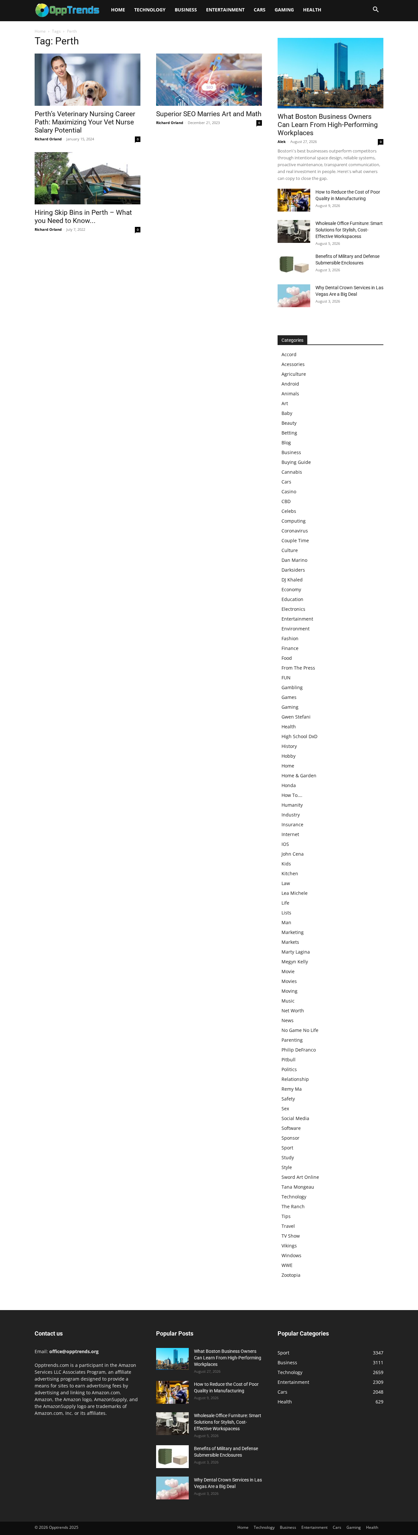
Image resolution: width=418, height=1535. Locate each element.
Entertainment (225, 10)
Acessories (293, 364)
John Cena (292, 854)
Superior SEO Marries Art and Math (209, 114)
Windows (291, 1255)
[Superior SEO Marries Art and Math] (209, 80)
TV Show (290, 1236)
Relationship (295, 1079)
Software (291, 1128)
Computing (293, 521)
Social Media (295, 1118)
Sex (285, 1108)
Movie (288, 971)
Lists (286, 913)
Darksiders (293, 570)
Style (286, 1167)
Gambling (292, 687)
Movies (289, 981)
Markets (290, 942)
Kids (286, 864)
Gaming (284, 10)
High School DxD (299, 736)
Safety (288, 1099)
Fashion (289, 638)
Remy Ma (291, 1089)
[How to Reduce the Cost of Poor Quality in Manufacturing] (294, 200)
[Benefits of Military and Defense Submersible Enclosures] (294, 264)
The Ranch (293, 1206)
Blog (286, 442)
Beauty (289, 423)
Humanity (292, 805)
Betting (289, 433)
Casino (288, 491)
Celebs (288, 511)
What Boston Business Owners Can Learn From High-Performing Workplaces (328, 125)
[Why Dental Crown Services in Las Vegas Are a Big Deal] (294, 295)
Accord (289, 354)
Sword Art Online (300, 1177)
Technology (150, 10)
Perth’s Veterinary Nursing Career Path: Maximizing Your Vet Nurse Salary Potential (85, 122)
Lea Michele (294, 893)
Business (186, 10)
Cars (259, 10)
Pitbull (288, 1059)
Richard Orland (48, 138)
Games (289, 697)
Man (286, 922)
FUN (286, 677)
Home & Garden (298, 775)
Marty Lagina (295, 952)
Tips (286, 1216)
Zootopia (290, 1275)
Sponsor (290, 1138)
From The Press (298, 668)
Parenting (292, 1040)
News (287, 1020)
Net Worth (292, 1010)
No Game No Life (299, 1030)
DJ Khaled (292, 580)
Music (288, 1001)
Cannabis (291, 472)
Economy (291, 589)
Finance (289, 648)
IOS (285, 844)
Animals (290, 393)
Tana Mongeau (297, 1187)
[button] (375, 10)
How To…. (291, 795)
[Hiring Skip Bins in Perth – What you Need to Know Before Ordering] (87, 178)
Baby (286, 413)
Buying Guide (296, 462)
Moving (289, 991)
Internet (290, 834)
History (289, 746)
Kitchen (289, 873)
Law (285, 883)
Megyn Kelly (294, 961)
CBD (286, 501)
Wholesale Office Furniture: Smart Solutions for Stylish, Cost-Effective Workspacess (349, 230)
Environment (295, 628)
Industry (290, 815)
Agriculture (293, 374)
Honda (288, 785)
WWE (287, 1265)
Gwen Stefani (296, 717)
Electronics (293, 609)
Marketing (292, 932)
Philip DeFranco (298, 1050)
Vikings (289, 1245)
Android (290, 384)
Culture (289, 550)
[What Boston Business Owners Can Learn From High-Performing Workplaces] (330, 73)
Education (292, 599)
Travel (288, 1226)
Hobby (288, 756)
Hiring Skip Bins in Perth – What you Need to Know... (83, 217)
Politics (289, 1069)
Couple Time (295, 540)
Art (284, 403)
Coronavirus (294, 531)
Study (287, 1157)
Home (118, 10)
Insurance (292, 824)
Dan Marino (294, 560)
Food (286, 658)
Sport (287, 1148)
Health (312, 10)
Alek (282, 141)
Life (285, 903)
